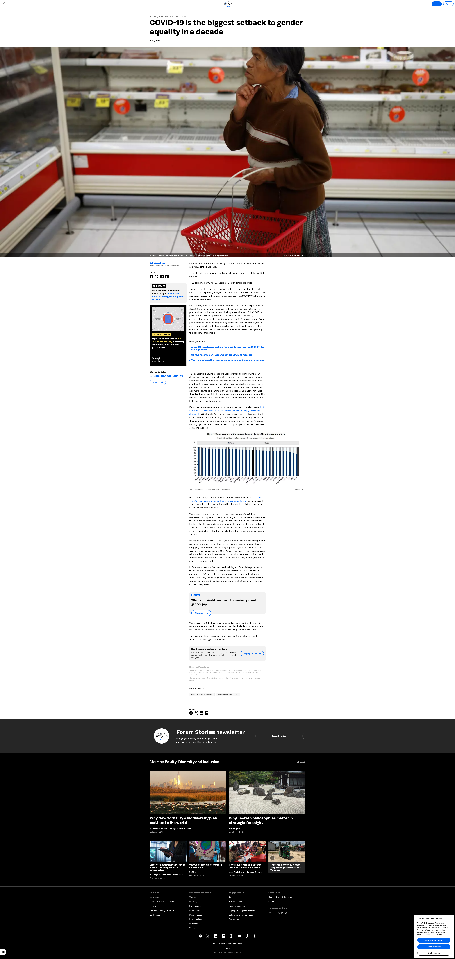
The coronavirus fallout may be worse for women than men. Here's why (227, 360)
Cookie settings (434, 953)
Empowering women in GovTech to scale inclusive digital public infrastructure (167, 867)
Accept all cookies (434, 947)
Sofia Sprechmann (158, 263)
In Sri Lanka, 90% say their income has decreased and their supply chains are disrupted (227, 410)
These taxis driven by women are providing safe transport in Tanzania (285, 867)
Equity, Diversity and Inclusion (168, 16)
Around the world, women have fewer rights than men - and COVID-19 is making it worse (227, 348)
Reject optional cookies (434, 940)
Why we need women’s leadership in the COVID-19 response (221, 355)
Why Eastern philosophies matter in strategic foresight (261, 820)
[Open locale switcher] (3, 952)
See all (301, 762)
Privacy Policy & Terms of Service (227, 944)
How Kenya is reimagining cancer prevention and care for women (245, 866)
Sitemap (227, 948)
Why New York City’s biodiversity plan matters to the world (183, 820)
